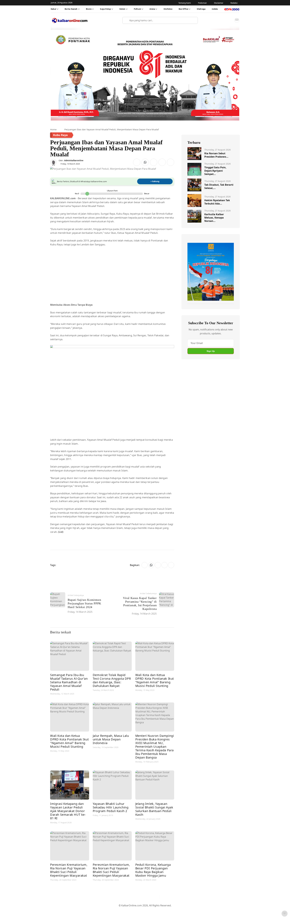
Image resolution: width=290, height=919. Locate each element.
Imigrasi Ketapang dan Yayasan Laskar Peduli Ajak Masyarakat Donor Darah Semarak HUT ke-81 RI (68, 811)
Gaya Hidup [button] (105, 9)
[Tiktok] (156, 897)
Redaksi (157, 910)
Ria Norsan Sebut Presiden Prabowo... (216, 155)
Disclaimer (144, 910)
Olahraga (201, 9)
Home (53, 129)
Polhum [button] (137, 9)
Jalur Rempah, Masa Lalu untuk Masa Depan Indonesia (111, 739)
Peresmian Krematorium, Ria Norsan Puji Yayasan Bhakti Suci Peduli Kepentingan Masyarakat (68, 870)
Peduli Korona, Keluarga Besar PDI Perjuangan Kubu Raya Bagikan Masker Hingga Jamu (153, 870)
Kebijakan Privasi (173, 910)
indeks (215, 9)
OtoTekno (168, 9)
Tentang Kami (114, 910)
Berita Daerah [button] (71, 9)
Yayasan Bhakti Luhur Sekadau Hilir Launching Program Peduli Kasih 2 (111, 807)
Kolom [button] (122, 9)
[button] (230, 20)
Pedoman (130, 910)
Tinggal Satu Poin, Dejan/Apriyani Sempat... (215, 171)
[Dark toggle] (237, 20)
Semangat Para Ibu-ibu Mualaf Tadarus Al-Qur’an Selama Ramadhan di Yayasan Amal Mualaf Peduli (69, 682)
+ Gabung (155, 181)
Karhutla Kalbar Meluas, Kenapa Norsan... (214, 218)
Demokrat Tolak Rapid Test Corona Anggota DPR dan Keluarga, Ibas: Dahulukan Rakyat (112, 680)
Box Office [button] (183, 9)
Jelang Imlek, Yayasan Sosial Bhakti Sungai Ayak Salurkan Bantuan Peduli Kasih (154, 809)
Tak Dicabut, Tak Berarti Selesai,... (218, 186)
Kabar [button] (53, 9)
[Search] (194, 20)
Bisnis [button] (89, 9)
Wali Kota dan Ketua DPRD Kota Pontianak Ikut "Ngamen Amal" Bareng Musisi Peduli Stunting (154, 680)
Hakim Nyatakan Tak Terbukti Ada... (217, 202)
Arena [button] (152, 9)
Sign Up (211, 351)
